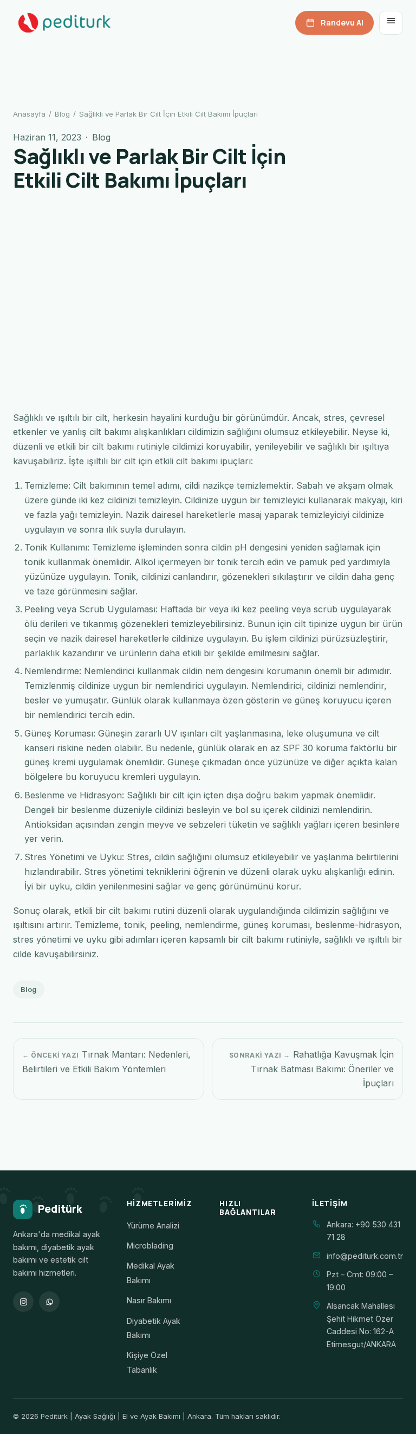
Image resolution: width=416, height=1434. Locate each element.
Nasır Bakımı (149, 1300)
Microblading (150, 1245)
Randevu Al (342, 22)
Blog (62, 114)
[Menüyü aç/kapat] (391, 23)
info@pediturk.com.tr (365, 1255)
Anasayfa (29, 114)
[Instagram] (23, 1301)
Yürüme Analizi (153, 1225)
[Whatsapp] (49, 1301)
